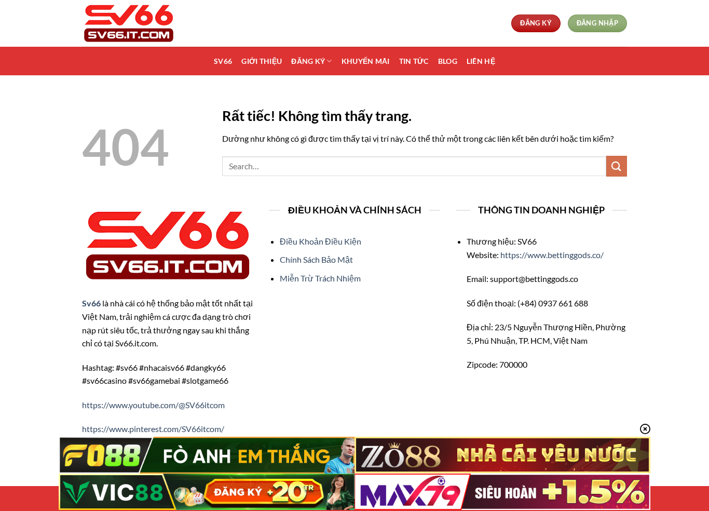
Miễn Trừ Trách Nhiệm (320, 278)
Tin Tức (414, 61)
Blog (447, 61)
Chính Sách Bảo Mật (316, 259)
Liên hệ (481, 61)
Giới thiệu (261, 61)
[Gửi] (616, 166)
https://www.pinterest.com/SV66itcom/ (153, 429)
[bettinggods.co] (134, 23)
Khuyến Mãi (366, 61)
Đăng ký (308, 61)
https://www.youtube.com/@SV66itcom (153, 405)
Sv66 (223, 61)
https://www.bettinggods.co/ (552, 255)
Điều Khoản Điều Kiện (320, 241)
